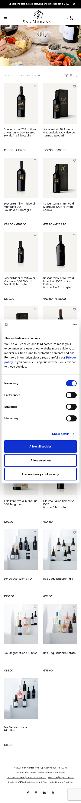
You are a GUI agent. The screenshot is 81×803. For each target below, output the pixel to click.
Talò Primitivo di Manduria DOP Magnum (20, 502)
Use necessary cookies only (40, 474)
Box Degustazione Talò (58, 579)
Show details (60, 433)
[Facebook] (28, 792)
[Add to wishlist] (35, 86)
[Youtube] (53, 792)
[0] (71, 18)
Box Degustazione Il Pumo (20, 653)
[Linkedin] (44, 792)
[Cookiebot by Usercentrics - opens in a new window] (60, 324)
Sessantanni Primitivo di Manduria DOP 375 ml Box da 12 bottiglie (19, 281)
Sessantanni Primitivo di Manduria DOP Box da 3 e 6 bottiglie (19, 207)
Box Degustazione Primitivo (15, 729)
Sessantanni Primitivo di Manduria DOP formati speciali (58, 207)
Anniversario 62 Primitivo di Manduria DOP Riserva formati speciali (59, 132)
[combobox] (22, 75)
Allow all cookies (40, 446)
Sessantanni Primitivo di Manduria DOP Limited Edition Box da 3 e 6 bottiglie (58, 282)
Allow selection (41, 460)
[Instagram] (36, 792)
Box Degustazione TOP (18, 579)
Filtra (73, 75)
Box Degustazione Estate (59, 653)
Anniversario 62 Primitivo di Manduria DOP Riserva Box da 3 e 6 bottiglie (20, 132)
